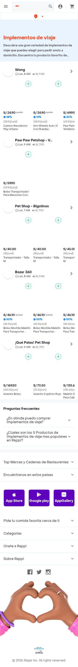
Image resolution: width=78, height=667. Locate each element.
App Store (14, 501)
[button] (39, 16)
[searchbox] (33, 6)
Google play (39, 501)
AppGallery (64, 501)
